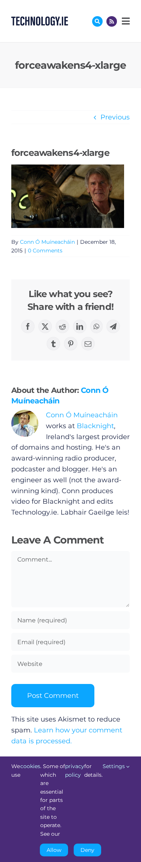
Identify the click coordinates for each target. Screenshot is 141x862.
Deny (87, 850)
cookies (30, 766)
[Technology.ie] (39, 20)
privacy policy (74, 770)
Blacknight (95, 426)
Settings (114, 766)
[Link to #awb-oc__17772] (97, 21)
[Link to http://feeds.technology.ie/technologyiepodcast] (111, 21)
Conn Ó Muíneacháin (47, 242)
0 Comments (45, 250)
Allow (54, 850)
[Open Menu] (125, 21)
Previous (115, 117)
